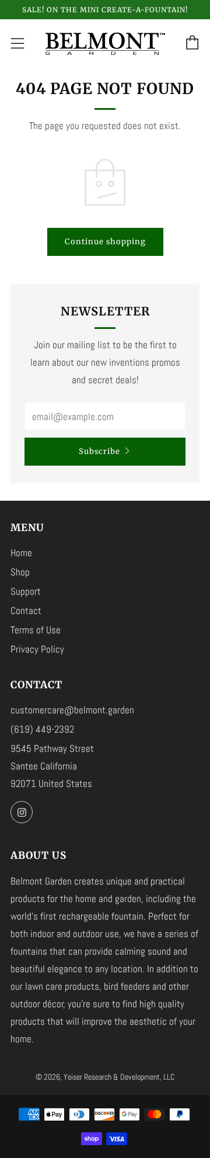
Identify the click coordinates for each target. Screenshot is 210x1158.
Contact (25, 610)
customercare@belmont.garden (72, 709)
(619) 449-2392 (42, 729)
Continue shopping (105, 242)
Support (25, 591)
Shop (20, 572)
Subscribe (99, 451)
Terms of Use (35, 629)
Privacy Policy (37, 649)
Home (21, 552)
